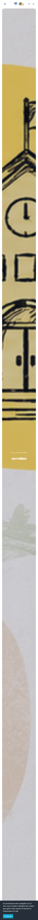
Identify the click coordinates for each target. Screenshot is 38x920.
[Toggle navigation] (5, 4)
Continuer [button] (8, 916)
